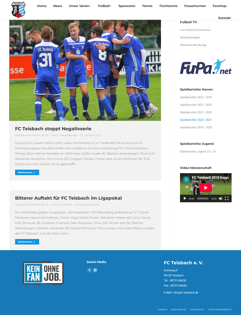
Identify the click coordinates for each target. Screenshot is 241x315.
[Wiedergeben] (185, 198)
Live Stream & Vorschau (195, 30)
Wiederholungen (190, 37)
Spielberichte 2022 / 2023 (196, 105)
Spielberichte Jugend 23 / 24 (198, 151)
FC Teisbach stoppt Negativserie (53, 128)
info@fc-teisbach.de (185, 292)
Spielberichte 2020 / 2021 (196, 120)
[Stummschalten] (221, 198)
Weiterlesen (25, 172)
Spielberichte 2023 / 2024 (196, 97)
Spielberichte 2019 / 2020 (196, 127)
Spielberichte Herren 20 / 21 (32, 135)
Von (64, 135)
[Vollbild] (227, 198)
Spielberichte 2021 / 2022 (196, 112)
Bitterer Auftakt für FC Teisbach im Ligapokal (68, 198)
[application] (206, 187)
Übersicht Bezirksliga (193, 45)
